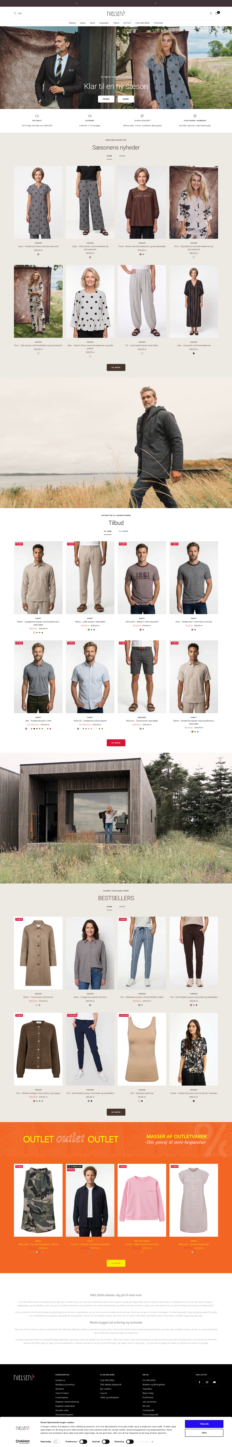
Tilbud (116, 23)
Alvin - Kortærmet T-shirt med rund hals (193, 621)
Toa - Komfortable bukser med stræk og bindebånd (194, 997)
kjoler (189, 1312)
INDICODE (142, 717)
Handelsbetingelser (64, 1414)
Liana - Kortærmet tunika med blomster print (38, 246)
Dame (83, 23)
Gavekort (59, 1389)
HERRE (122, 907)
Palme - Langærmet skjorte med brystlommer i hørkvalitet (38, 623)
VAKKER (38, 243)
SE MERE (116, 1112)
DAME (109, 907)
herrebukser (51, 1315)
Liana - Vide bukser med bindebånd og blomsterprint (90, 248)
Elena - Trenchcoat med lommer (38, 997)
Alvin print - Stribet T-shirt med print (142, 621)
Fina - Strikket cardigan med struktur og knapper (38, 1093)
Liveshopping (61, 1397)
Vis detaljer (144, 1442)
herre (106, 99)
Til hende (123, 531)
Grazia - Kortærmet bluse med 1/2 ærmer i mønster (193, 1093)
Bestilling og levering (65, 1384)
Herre (92, 23)
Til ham (107, 531)
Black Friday (148, 1393)
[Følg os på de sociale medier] (199, 1382)
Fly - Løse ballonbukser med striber (142, 345)
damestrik (181, 1312)
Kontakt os (60, 1380)
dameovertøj (201, 1312)
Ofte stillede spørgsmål (110, 1384)
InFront (193, 1090)
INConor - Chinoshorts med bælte (142, 720)
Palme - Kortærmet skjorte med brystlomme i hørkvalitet (193, 722)
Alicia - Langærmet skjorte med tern (90, 997)
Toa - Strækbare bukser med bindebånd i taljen (142, 997)
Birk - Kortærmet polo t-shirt (38, 720)
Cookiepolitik (148, 1410)
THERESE (142, 994)
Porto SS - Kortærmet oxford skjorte (90, 720)
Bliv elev (146, 1406)
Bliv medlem (105, 1389)
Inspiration (104, 23)
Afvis (204, 1433)
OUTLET (127, 23)
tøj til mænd (58, 1312)
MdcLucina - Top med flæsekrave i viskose (38, 1244)
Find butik (158, 23)
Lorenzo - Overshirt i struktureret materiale (90, 1244)
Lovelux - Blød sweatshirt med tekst (141, 1244)
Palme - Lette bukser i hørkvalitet (90, 621)
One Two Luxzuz (142, 1241)
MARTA (38, 1241)
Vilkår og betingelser (109, 1397)
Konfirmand (148, 1397)
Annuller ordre (62, 1410)
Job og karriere (150, 1401)
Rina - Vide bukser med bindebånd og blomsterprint (38, 345)
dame (126, 99)
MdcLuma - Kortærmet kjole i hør (194, 1244)
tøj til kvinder (43, 1312)
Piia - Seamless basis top (141, 1093)
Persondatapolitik (150, 1414)
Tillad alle (204, 1424)
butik (208, 125)
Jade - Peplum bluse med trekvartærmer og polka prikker (90, 347)
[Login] (211, 13)
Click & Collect (61, 1393)
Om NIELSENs (149, 1380)
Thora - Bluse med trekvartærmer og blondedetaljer (142, 246)
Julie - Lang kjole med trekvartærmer (194, 345)
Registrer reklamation (65, 1406)
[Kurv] (216, 13)
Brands (72, 23)
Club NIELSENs (142, 23)
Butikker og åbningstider (154, 1384)
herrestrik (77, 1315)
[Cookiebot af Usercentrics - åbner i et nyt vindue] (23, 1442)
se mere (116, 367)
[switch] (83, 1441)
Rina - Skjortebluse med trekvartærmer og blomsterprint (193, 248)
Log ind (103, 1393)
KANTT (38, 618)
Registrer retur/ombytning (67, 1401)
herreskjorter (64, 1315)
